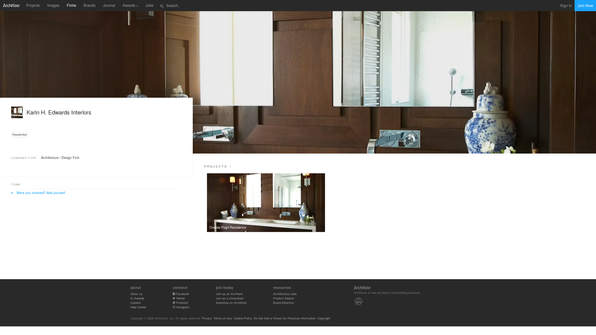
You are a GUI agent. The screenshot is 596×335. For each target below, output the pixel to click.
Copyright (323, 318)
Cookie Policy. (243, 318)
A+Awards (137, 298)
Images (53, 5)
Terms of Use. (223, 318)
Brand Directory (283, 302)
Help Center (138, 307)
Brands (89, 5)
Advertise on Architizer (231, 302)
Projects (33, 5)
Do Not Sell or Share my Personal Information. (285, 318)
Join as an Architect (229, 293)
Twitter (180, 298)
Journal (109, 5)
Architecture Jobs (285, 293)
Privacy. (207, 318)
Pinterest (181, 302)
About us (136, 293)
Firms (71, 5)
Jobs (149, 5)
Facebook (182, 293)
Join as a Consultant (230, 298)
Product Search (283, 298)
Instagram (182, 307)
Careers (135, 302)
